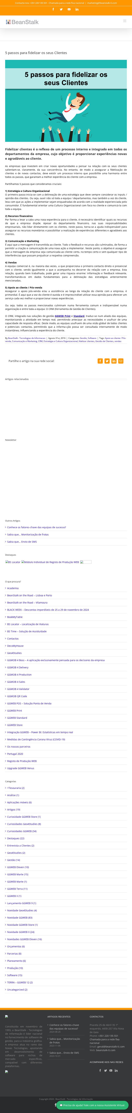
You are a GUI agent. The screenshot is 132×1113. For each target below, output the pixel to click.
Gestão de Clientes (104, 341)
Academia (13, 588)
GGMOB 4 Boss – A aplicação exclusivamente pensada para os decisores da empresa (56, 660)
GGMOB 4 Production (19, 674)
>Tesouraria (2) (15, 788)
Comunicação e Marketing (24, 341)
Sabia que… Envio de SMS (22, 541)
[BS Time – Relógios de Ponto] (86, 566)
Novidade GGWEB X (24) (20, 932)
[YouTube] (110, 1070)
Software (92, 338)
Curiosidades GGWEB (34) (21, 831)
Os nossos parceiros (18, 746)
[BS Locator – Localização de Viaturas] (12, 562)
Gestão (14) (13, 860)
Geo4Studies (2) (16, 852)
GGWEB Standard (17, 717)
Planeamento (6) (16, 960)
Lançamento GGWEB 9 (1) (21, 903)
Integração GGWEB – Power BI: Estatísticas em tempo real (40, 732)
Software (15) (14, 975)
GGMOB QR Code (17, 696)
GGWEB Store (15, 725)
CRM (40, 341)
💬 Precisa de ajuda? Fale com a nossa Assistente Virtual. (92, 1105)
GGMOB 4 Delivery (17, 667)
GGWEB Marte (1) (17, 881)
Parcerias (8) (14, 953)
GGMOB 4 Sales (16, 681)
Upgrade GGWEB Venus (20, 768)
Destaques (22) (15, 838)
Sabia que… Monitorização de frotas (28, 534)
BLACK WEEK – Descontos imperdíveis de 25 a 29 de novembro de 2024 (48, 609)
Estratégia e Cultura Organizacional (61, 341)
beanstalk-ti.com (105, 1050)
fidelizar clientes (86, 341)
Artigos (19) (13, 809)
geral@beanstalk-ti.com (111, 1046)
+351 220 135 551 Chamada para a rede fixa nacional (104, 1039)
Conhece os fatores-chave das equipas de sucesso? (36, 527)
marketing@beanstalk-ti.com (102, 2)
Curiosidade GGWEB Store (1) (24, 816)
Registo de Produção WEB (22, 761)
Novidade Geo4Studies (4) (22, 910)
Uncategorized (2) (17, 989)
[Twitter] (105, 1070)
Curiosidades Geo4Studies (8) (24, 824)
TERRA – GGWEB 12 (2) (20, 982)
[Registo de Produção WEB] (50, 562)
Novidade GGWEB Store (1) (22, 924)
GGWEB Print (62, 316)
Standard (79, 316)
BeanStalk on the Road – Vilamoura (27, 602)
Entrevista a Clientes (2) (20, 845)
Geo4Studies (14, 653)
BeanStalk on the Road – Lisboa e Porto (29, 595)
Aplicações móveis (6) (19, 802)
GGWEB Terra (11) (17, 888)
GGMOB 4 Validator (18, 689)
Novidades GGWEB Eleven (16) (24, 939)
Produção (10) (15, 968)
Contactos (13, 638)
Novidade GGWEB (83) (19, 917)
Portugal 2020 (15, 753)
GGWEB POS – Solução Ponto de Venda (29, 703)
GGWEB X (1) (14, 896)
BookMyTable (15, 617)
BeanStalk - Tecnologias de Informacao (26, 338)
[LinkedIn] (116, 1070)
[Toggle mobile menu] (125, 21)
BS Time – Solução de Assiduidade (27, 631)
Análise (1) (13, 795)
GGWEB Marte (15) (17, 874)
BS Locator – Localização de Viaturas (28, 624)
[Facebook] (100, 1070)
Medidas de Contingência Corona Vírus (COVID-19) (36, 739)
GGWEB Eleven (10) (18, 867)
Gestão (83, 338)
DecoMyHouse (15, 645)
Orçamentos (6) (16, 946)
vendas (117, 341)
